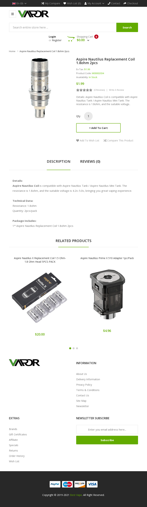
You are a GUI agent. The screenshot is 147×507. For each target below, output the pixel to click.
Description (58, 161)
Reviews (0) (90, 161)
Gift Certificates (18, 434)
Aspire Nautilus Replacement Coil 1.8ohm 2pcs (44, 51)
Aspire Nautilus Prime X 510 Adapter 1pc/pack (107, 258)
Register (56, 40)
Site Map (81, 400)
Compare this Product (120, 140)
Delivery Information (88, 379)
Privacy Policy (84, 384)
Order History (17, 456)
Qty (78, 116)
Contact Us (82, 395)
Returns (13, 450)
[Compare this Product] (52, 300)
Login (52, 36)
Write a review (116, 89)
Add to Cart (99, 128)
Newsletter (82, 406)
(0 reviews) (99, 89)
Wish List (14, 461)
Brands (13, 429)
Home (12, 51)
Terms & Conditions (87, 390)
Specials (13, 445)
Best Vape (76, 495)
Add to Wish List (89, 140)
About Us (81, 374)
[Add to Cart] (27, 300)
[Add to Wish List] (40, 300)
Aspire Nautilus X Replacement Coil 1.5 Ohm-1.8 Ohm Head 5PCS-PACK (40, 259)
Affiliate (13, 439)
